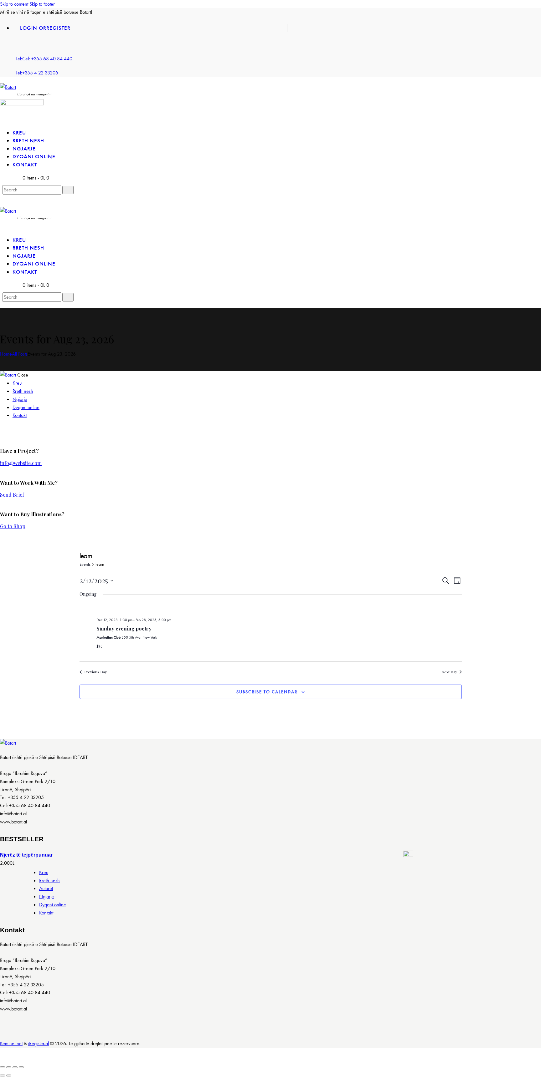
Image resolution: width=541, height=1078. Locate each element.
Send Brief (12, 494)
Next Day (449, 671)
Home (6, 354)
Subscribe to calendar (266, 692)
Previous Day (95, 671)
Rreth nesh (49, 880)
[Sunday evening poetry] (279, 608)
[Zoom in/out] (21, 1067)
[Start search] (68, 190)
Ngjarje (46, 896)
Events (85, 564)
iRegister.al (38, 1043)
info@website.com (21, 463)
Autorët (46, 888)
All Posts (20, 354)
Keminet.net (11, 1043)
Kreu (43, 872)
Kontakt (46, 912)
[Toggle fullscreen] (15, 1067)
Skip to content (14, 4)
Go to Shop (12, 526)
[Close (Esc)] (2, 1067)
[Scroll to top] (3, 1058)
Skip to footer (42, 4)
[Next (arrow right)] (8, 1075)
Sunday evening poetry (124, 628)
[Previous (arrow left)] (2, 1075)
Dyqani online (52, 904)
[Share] (8, 1067)
